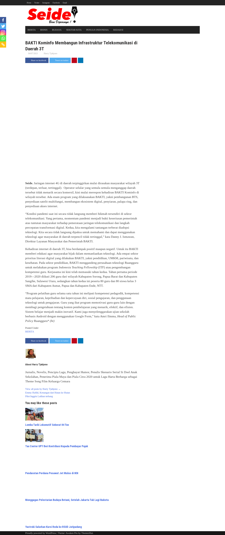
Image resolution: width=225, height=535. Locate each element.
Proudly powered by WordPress (40, 533)
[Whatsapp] (3, 38)
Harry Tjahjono (50, 53)
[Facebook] (3, 20)
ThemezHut (87, 533)
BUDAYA (57, 30)
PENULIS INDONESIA (97, 30)
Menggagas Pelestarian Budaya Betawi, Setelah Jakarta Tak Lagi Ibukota (67, 499)
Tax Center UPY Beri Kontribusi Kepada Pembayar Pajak (56, 446)
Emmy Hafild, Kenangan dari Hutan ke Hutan (47, 392)
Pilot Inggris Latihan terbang (39, 396)
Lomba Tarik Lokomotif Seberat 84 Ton (47, 424)
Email (65, 3)
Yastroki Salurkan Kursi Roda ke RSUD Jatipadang (53, 526)
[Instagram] (3, 32)
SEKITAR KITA (74, 30)
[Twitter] (3, 26)
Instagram (46, 3)
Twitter (36, 3)
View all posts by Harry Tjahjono (43, 389)
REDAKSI (118, 30)
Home (29, 3)
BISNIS (43, 30)
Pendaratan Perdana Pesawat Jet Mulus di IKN (51, 473)
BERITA (32, 30)
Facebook (56, 3)
